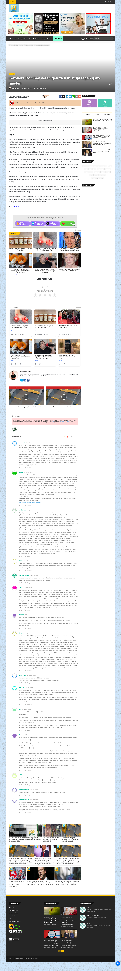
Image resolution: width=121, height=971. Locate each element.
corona (85, 166)
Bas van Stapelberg (93, 915)
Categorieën (22, 38)
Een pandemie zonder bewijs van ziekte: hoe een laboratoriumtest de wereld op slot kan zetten (102, 136)
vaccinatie (102, 175)
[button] (22, 223)
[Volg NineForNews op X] (52, 223)
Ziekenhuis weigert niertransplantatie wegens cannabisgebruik (70, 839)
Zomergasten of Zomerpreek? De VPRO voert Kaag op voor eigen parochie (101, 151)
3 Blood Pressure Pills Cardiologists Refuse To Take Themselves (20, 271)
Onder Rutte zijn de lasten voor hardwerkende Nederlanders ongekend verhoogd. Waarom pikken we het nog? (40, 882)
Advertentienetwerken (15, 921)
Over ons (11, 907)
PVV (91, 172)
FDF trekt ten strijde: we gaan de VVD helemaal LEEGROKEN (51, 839)
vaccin (96, 175)
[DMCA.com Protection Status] (25, 939)
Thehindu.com (17, 206)
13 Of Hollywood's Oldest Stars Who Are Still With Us (69, 270)
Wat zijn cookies (13, 913)
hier (53, 421)
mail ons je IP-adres (65, 421)
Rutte (102, 172)
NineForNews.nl (20, 274)
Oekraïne (107, 169)
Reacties (107, 114)
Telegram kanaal (46, 38)
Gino (88, 907)
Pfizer (86, 172)
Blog (10, 918)
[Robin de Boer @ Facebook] (28, 381)
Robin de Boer (15, 88)
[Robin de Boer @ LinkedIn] (24, 381)
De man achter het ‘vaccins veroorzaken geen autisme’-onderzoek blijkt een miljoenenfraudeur (100, 129)
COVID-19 (108, 166)
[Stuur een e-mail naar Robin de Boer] (21, 381)
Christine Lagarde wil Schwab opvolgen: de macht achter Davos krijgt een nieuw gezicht (102, 143)
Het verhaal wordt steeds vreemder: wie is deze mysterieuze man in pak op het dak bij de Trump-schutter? (45, 861)
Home (11, 45)
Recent (97, 114)
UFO (91, 175)
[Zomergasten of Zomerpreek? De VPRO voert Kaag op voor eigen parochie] (87, 152)
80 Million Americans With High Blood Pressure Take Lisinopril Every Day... (45, 271)
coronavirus (101, 166)
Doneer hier (58, 38)
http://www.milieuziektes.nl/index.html (29, 502)
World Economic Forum (97, 178)
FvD (94, 169)
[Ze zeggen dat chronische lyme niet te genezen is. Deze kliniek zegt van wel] (87, 122)
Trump (108, 172)
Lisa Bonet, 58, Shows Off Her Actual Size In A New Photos (70, 249)
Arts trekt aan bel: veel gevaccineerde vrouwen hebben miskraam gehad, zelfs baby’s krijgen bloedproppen (67, 882)
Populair (87, 114)
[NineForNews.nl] (12, 8)
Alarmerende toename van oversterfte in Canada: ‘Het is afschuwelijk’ (16, 883)
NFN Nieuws (12, 38)
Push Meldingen (34, 38)
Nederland (100, 169)
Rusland (97, 172)
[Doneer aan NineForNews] (67, 223)
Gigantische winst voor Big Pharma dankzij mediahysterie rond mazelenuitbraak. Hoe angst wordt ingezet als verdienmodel (68, 861)
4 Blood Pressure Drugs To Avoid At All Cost (20, 249)
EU (90, 169)
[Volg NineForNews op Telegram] (37, 223)
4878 (88, 923)
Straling (16, 45)
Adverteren (12, 915)
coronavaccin (92, 166)
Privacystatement (13, 910)
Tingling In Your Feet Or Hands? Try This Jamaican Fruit (45, 249)
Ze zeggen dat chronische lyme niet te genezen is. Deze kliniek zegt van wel (102, 120)
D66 (86, 169)
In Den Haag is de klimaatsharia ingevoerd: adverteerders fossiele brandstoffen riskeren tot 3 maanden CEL (25, 839)
